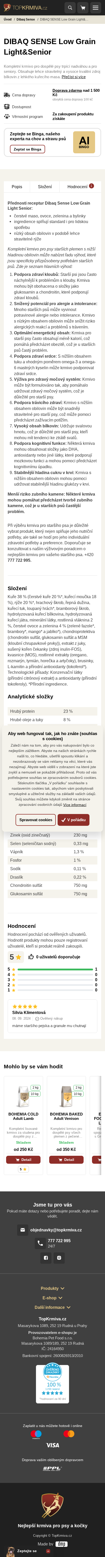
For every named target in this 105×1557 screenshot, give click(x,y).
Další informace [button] (50, 1307)
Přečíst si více (74, 77)
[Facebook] (45, 1258)
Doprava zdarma (67, 90)
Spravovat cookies (35, 820)
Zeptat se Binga (27, 149)
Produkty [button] (50, 1288)
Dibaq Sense (26, 19)
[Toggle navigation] (70, 7)
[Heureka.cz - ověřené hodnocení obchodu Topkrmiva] (52, 1382)
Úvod (8, 19)
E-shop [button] (50, 1297)
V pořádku (76, 820)
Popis (17, 186)
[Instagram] (59, 1258)
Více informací (74, 805)
